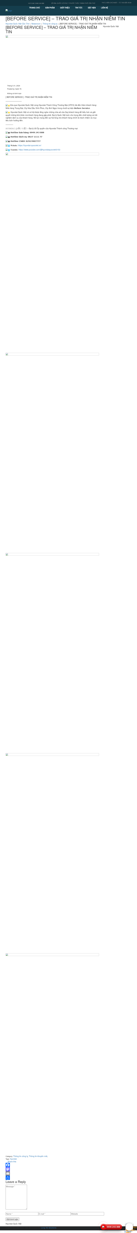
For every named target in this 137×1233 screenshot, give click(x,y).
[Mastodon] (52, 1169)
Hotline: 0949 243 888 (36, 3)
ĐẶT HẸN (92, 7)
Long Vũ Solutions (48, 1227)
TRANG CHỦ (34, 7)
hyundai (13, 1158)
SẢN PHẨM (50, 7)
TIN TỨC (78, 7)
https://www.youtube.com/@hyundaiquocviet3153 (39, 149)
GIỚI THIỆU (65, 7)
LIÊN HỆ (104, 7)
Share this (11, 1161)
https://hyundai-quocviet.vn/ (29, 145)
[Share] (52, 1178)
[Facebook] (52, 1165)
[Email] (52, 1173)
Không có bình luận (14, 93)
